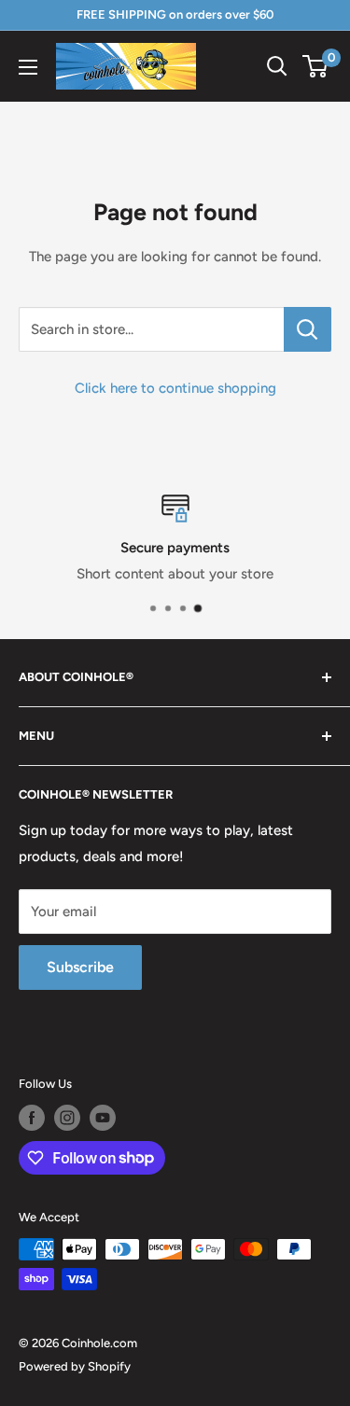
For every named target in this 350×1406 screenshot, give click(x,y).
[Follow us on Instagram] (67, 1118)
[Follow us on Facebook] (32, 1118)
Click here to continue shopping (175, 388)
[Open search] (277, 66)
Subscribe (80, 967)
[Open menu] (28, 67)
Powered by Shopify (75, 1366)
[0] (316, 66)
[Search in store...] (307, 329)
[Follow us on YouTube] (103, 1118)
